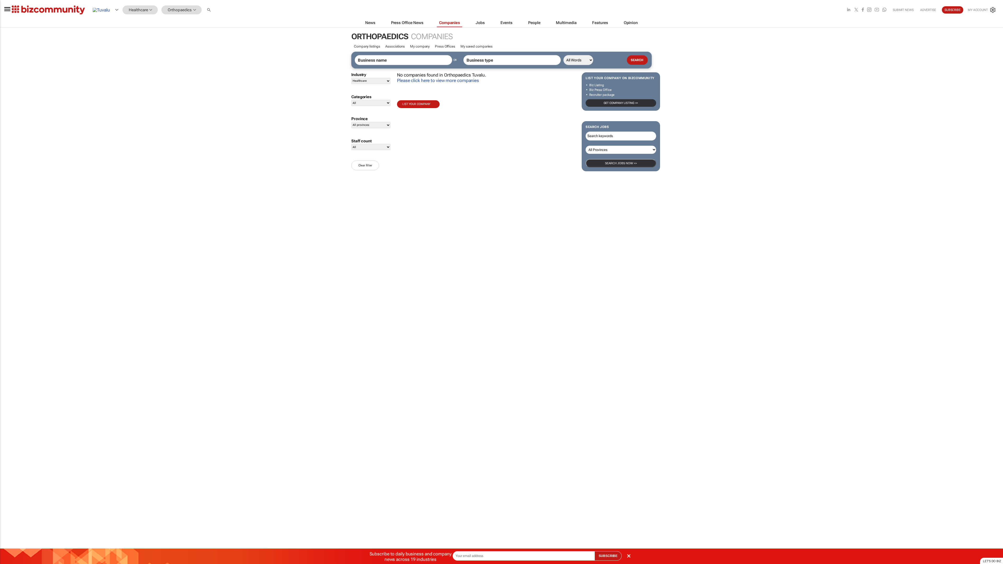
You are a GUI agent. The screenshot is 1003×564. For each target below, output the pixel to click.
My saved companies (476, 46)
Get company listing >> (621, 103)
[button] (209, 10)
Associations (395, 46)
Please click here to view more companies (438, 80)
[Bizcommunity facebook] (863, 10)
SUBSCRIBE (608, 556)
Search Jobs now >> (621, 163)
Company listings (367, 46)
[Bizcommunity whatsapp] (884, 10)
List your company (416, 104)
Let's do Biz (992, 561)
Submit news (903, 10)
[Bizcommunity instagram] (869, 10)
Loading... (10, 244)
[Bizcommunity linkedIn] (848, 10)
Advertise (928, 10)
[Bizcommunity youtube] (877, 10)
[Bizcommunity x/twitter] (856, 10)
